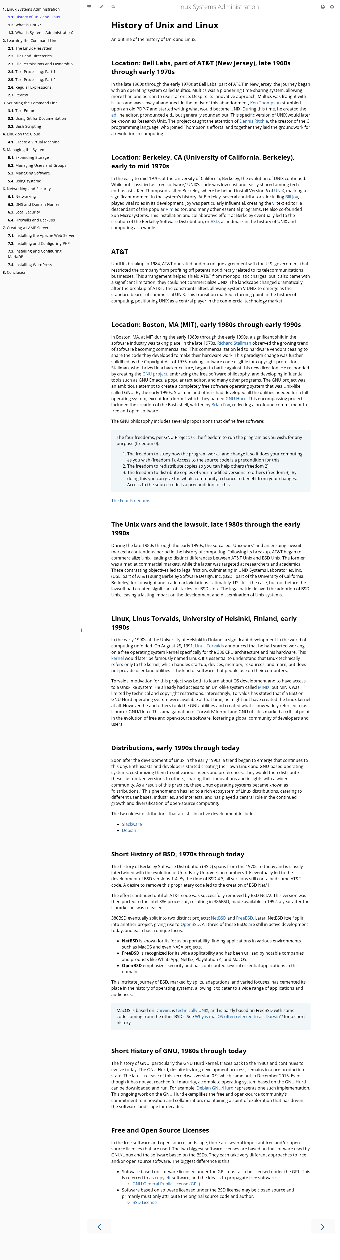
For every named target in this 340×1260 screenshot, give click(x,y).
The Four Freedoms (130, 500)
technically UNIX (192, 1010)
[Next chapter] (323, 1226)
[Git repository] (332, 7)
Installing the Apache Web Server (41, 235)
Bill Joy (291, 197)
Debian (129, 830)
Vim (169, 209)
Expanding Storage (28, 157)
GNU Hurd (236, 399)
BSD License (145, 1202)
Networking (22, 196)
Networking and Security (27, 188)
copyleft (163, 1178)
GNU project (154, 374)
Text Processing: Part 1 (32, 71)
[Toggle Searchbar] (113, 6)
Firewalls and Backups (31, 220)
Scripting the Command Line (30, 102)
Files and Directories (30, 55)
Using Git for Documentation (37, 118)
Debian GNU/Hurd (215, 1088)
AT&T (119, 251)
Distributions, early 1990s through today (175, 747)
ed (113, 115)
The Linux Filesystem (30, 48)
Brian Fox (220, 405)
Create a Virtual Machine (34, 141)
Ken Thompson (265, 103)
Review (18, 94)
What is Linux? (24, 24)
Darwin (162, 1010)
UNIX (279, 191)
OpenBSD (190, 924)
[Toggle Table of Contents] (89, 6)
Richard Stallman (234, 343)
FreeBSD (244, 918)
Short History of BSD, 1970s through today (177, 853)
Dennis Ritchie (253, 121)
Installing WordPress (30, 264)
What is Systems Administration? (41, 32)
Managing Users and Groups (37, 165)
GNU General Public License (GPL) (166, 1184)
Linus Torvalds (209, 646)
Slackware (132, 824)
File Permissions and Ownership (40, 63)
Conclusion (15, 272)
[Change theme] (101, 6)
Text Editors (22, 110)
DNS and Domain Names (34, 204)
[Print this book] (323, 7)
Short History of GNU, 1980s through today (178, 1050)
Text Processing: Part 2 (32, 79)
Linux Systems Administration (31, 9)
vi (273, 203)
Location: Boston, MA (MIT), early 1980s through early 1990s (206, 324)
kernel (117, 658)
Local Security (24, 212)
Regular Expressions (30, 87)
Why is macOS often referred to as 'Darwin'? (239, 1016)
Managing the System (24, 149)
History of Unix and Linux (34, 16)
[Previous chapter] (99, 1226)
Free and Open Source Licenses (160, 1130)
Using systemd (24, 180)
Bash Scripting (24, 126)
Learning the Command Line (30, 40)
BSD (215, 221)
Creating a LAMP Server (26, 227)
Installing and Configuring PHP (39, 243)
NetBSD (218, 918)
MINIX (263, 687)
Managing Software (29, 173)
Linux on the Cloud (21, 133)
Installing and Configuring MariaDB (35, 254)
